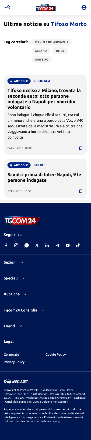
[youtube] (67, 245)
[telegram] (57, 245)
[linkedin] (47, 245)
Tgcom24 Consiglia (20, 310)
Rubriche (12, 294)
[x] (37, 245)
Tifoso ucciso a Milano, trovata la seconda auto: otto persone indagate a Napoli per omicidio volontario (44, 99)
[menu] (7, 7)
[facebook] (6, 245)
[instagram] (16, 245)
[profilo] (84, 7)
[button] (46, 7)
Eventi (9, 326)
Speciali (11, 278)
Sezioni (10, 262)
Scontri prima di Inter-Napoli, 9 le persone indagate (44, 177)
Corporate (11, 354)
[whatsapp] (26, 245)
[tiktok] (78, 245)
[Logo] (46, 7)
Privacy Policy (14, 362)
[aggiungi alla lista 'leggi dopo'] (81, 148)
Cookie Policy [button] (56, 354)
